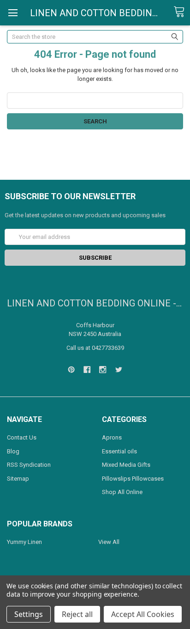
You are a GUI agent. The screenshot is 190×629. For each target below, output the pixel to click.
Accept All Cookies (142, 614)
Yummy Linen (24, 541)
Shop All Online (122, 492)
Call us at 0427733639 (95, 347)
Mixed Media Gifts (126, 464)
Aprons (112, 437)
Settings (28, 614)
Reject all (77, 614)
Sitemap (18, 478)
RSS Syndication (29, 464)
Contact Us (21, 437)
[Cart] (181, 12)
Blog (13, 451)
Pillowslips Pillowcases (133, 478)
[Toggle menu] (12, 12)
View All (108, 541)
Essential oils (119, 451)
